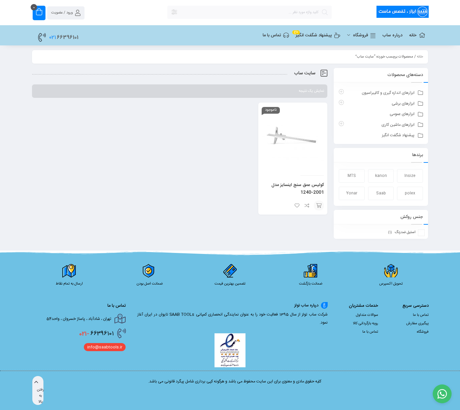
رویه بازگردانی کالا (365, 324)
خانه (420, 57)
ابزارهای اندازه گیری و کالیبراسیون (388, 92)
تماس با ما (421, 315)
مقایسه (307, 205)
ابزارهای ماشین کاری (398, 124)
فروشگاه (423, 332)
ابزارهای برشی (403, 103)
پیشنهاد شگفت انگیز (398, 135)
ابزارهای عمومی (402, 114)
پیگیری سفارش (417, 324)
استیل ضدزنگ (405, 232)
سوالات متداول (367, 315)
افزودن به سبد (319, 205)
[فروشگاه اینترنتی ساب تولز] (383, 13)
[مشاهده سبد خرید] (39, 13)
